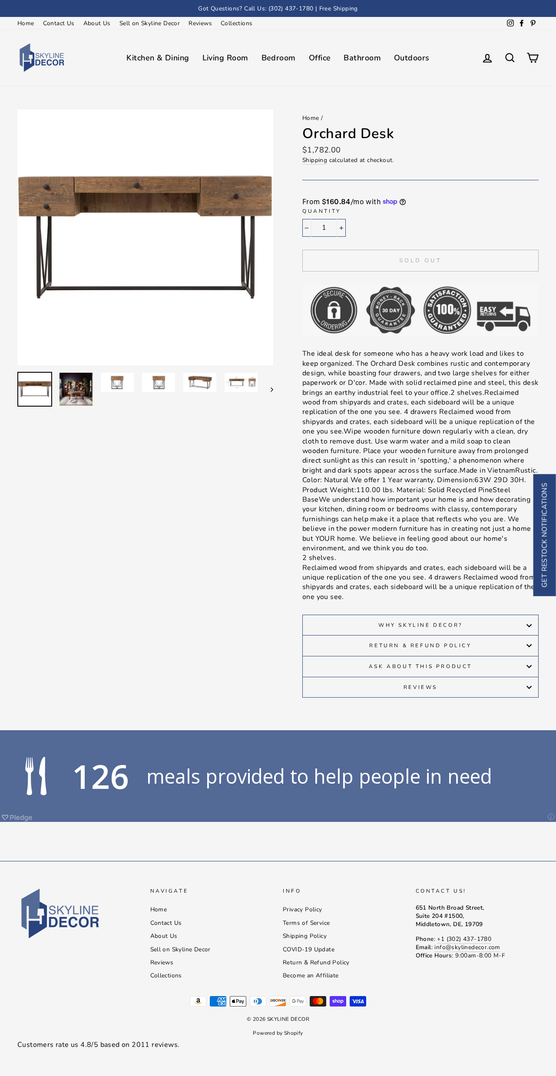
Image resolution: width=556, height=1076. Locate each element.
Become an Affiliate (311, 975)
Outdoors (412, 58)
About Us (97, 23)
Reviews (200, 23)
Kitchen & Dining (157, 58)
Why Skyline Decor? (420, 625)
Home (25, 23)
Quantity (321, 211)
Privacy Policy (302, 909)
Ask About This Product (420, 666)
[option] (278, 8)
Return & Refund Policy (420, 645)
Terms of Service (306, 923)
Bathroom (362, 58)
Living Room (225, 58)
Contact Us (59, 23)
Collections (236, 23)
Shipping (314, 160)
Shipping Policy (305, 936)
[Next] (267, 389)
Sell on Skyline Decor (149, 23)
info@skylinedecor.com (467, 947)
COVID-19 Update (308, 949)
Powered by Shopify (278, 1033)
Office (320, 58)
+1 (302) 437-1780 (464, 939)
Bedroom (278, 58)
